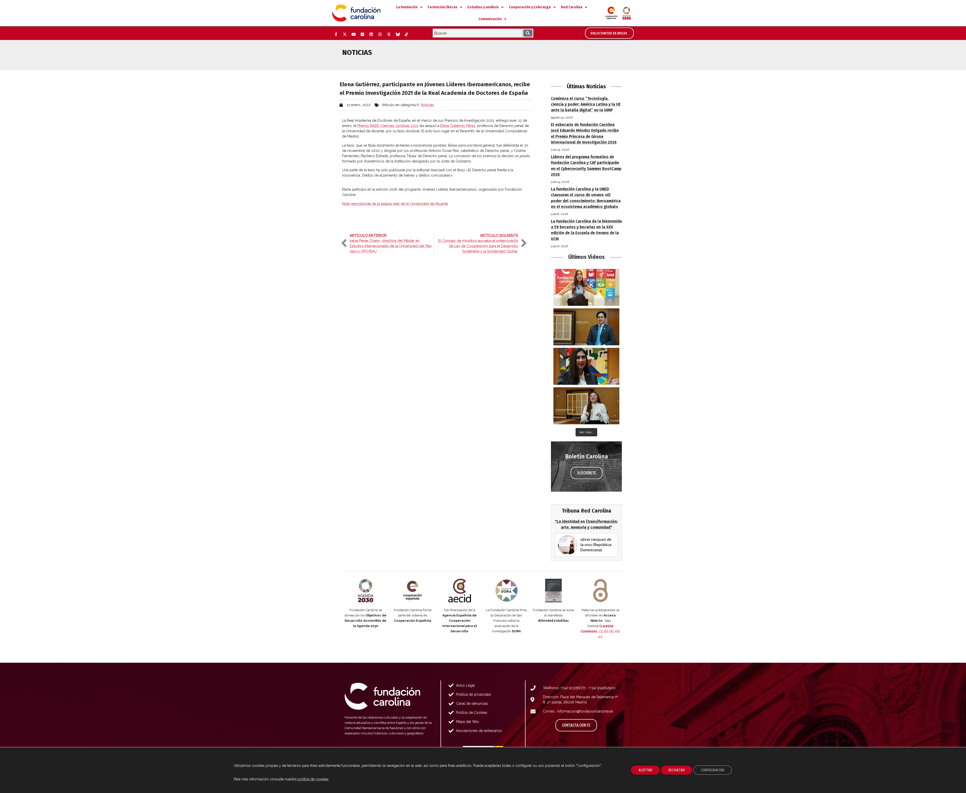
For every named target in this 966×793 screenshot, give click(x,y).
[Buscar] (528, 33)
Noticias (427, 105)
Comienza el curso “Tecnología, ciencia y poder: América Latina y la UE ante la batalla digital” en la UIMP (586, 104)
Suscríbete (586, 473)
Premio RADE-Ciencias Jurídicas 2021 (387, 126)
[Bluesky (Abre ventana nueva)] (397, 34)
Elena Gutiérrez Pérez (457, 126)
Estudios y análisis (483, 7)
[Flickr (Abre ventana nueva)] (362, 34)
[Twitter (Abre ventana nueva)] (344, 34)
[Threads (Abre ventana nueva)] (388, 34)
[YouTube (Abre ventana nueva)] (353, 34)
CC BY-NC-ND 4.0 (600, 631)
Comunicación (490, 19)
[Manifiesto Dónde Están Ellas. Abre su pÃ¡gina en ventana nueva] (554, 590)
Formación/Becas (442, 7)
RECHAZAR (676, 770)
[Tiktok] (406, 34)
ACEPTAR (645, 770)
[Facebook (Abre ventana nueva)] (336, 34)
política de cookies (313, 779)
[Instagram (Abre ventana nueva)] (380, 34)
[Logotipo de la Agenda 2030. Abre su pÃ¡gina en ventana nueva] (366, 590)
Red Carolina (571, 7)
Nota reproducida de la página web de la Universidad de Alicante (395, 204)
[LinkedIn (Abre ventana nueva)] (371, 34)
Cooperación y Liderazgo (530, 7)
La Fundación (407, 7)
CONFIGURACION (712, 770)
